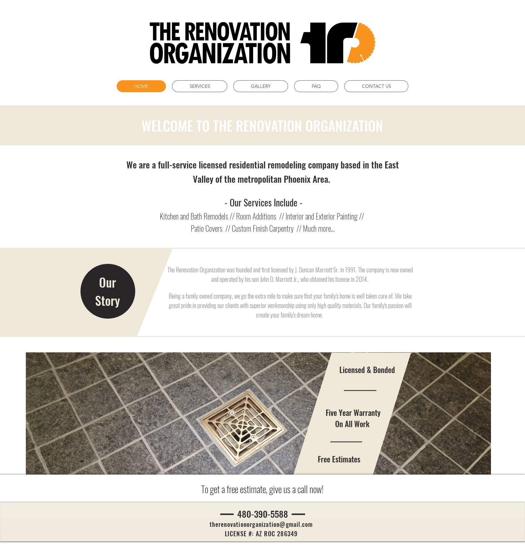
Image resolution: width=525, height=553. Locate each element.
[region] (108, 291)
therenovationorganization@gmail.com (261, 524)
